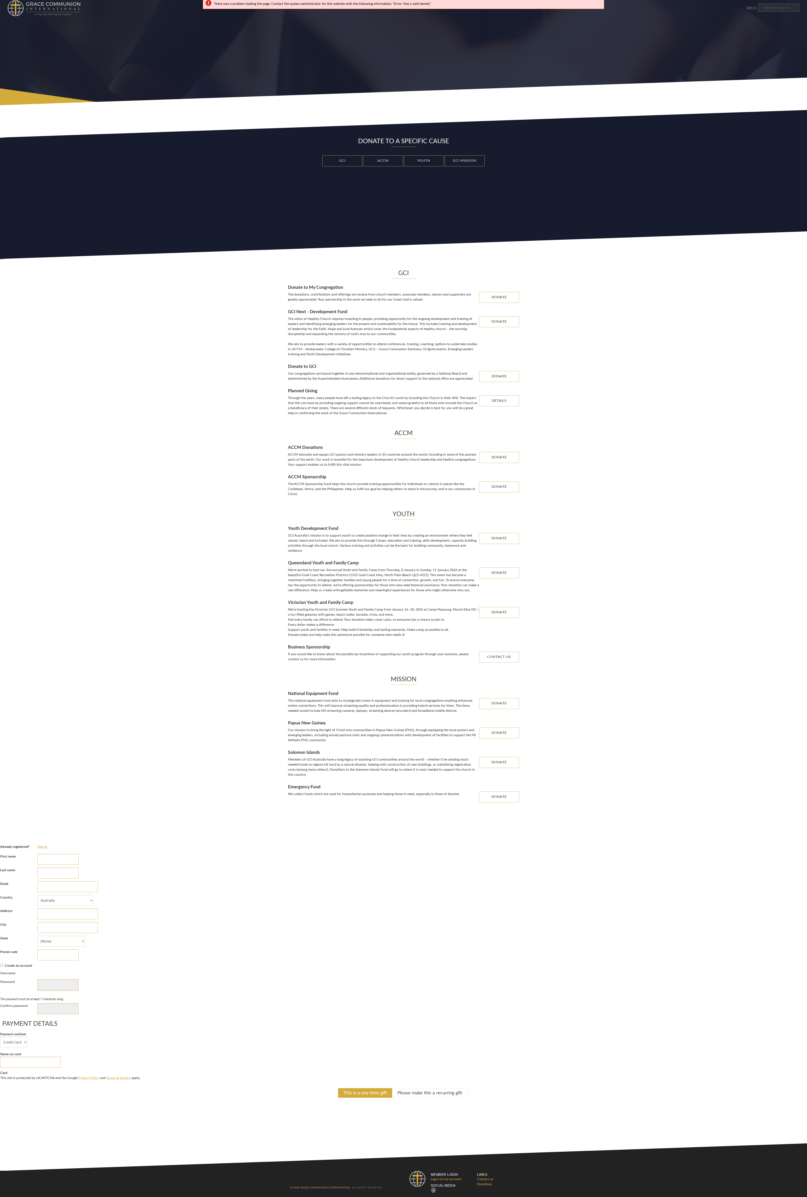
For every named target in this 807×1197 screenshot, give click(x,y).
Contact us (485, 1179)
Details (499, 400)
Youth (423, 160)
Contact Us (499, 657)
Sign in (751, 7)
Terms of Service (119, 1078)
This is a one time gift (365, 1093)
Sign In (42, 846)
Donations (484, 1184)
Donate (499, 297)
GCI (342, 160)
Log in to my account (446, 1179)
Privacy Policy (89, 1078)
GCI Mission (464, 160)
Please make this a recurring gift (429, 1093)
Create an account (18, 965)
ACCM (383, 160)
